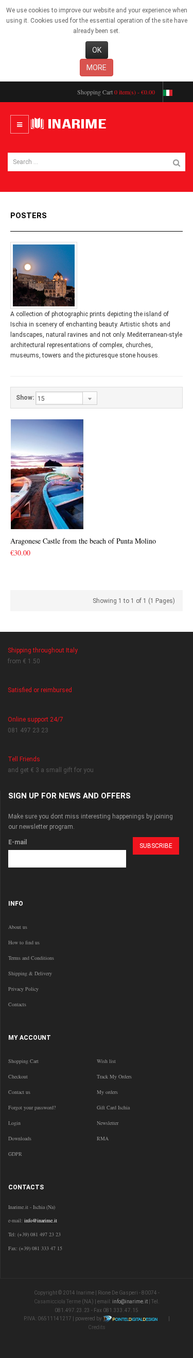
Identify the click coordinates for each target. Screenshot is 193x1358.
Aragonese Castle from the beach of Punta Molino (83, 541)
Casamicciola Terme (57, 1301)
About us (17, 926)
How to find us (24, 942)
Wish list (106, 1061)
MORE (96, 67)
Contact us (19, 1091)
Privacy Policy (23, 988)
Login (14, 1122)
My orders (107, 1091)
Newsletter (107, 1122)
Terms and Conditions (31, 957)
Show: (25, 397)
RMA (103, 1138)
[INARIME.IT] (70, 124)
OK (96, 50)
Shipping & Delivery (30, 973)
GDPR (15, 1153)
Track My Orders (114, 1076)
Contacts (17, 1004)
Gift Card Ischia (113, 1107)
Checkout (18, 1076)
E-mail (17, 842)
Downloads (19, 1138)
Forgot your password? (32, 1107)
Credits (97, 1327)
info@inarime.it (40, 1220)
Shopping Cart (23, 1061)
